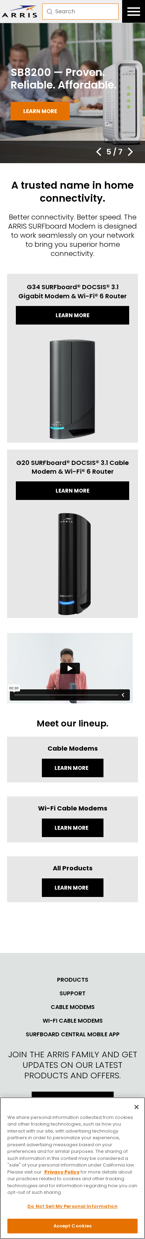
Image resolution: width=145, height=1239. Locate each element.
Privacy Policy (62, 1172)
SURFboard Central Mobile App (73, 1034)
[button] (98, 152)
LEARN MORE (72, 887)
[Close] (136, 1107)
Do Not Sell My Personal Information (72, 1206)
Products (72, 979)
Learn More (72, 768)
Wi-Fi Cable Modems (73, 1020)
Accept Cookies (72, 1226)
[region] (72, 1168)
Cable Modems (73, 1007)
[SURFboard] (19, 11)
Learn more (40, 111)
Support (72, 993)
